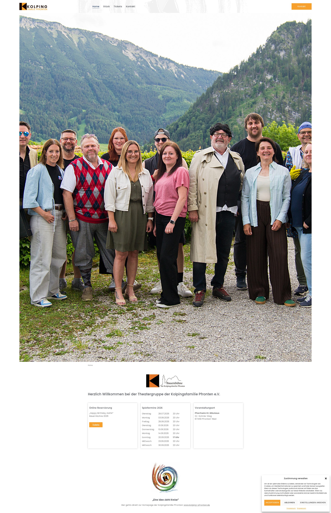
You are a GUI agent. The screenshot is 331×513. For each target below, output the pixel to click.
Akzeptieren (272, 502)
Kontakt (130, 6)
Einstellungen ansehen (313, 502)
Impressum (291, 508)
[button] (326, 478)
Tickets (118, 6)
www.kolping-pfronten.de (197, 505)
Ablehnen (289, 502)
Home (95, 6)
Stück (106, 6)
